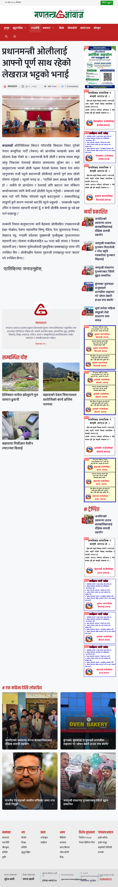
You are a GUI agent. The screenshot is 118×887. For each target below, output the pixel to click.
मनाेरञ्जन (85, 28)
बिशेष (61, 28)
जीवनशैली (72, 28)
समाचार (46, 28)
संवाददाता (12, 86)
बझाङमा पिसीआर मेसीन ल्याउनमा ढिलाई (17, 446)
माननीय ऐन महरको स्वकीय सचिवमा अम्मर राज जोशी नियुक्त (30, 802)
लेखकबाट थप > (40, 344)
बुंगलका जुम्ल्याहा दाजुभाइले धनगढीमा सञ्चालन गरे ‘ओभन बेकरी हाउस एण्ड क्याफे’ (104, 292)
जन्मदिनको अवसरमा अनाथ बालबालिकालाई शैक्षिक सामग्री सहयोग (103, 226)
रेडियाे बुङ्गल (107, 3)
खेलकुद (97, 28)
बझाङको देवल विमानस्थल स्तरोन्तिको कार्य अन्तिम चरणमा (59, 399)
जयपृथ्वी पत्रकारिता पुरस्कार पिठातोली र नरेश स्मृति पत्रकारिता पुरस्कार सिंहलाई (105, 251)
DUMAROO (106, 879)
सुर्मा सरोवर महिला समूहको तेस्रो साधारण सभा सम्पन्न (105, 314)
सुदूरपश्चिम (18, 28)
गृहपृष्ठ (6, 28)
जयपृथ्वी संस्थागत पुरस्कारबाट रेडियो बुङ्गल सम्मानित (104, 271)
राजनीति (35, 28)
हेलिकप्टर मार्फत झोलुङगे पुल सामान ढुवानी (20, 397)
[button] (6, 36)
